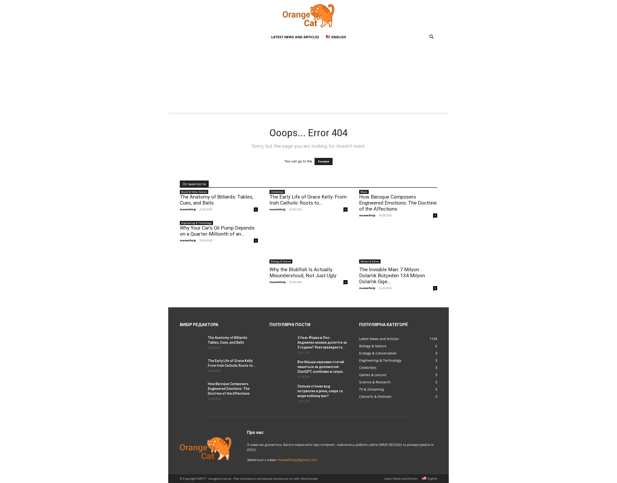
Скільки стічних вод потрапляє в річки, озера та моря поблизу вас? (320, 391)
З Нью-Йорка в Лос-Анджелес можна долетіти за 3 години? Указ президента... (322, 342)
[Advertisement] (308, 79)
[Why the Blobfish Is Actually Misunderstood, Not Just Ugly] (308, 244)
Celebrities (277, 191)
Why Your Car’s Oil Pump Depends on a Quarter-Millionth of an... (217, 231)
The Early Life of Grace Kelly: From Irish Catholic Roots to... (308, 200)
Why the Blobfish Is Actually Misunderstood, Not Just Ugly (302, 272)
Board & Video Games (194, 191)
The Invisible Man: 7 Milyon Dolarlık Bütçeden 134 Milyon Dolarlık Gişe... (392, 275)
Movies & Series (370, 261)
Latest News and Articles (295, 37)
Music (364, 191)
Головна (323, 161)
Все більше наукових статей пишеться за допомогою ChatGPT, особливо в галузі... (321, 367)
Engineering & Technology (196, 223)
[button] (431, 37)
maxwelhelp (188, 209)
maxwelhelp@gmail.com (297, 459)
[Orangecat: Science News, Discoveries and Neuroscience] (308, 16)
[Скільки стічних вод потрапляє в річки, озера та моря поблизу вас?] (281, 392)
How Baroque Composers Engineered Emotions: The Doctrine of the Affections (398, 203)
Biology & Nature (281, 261)
